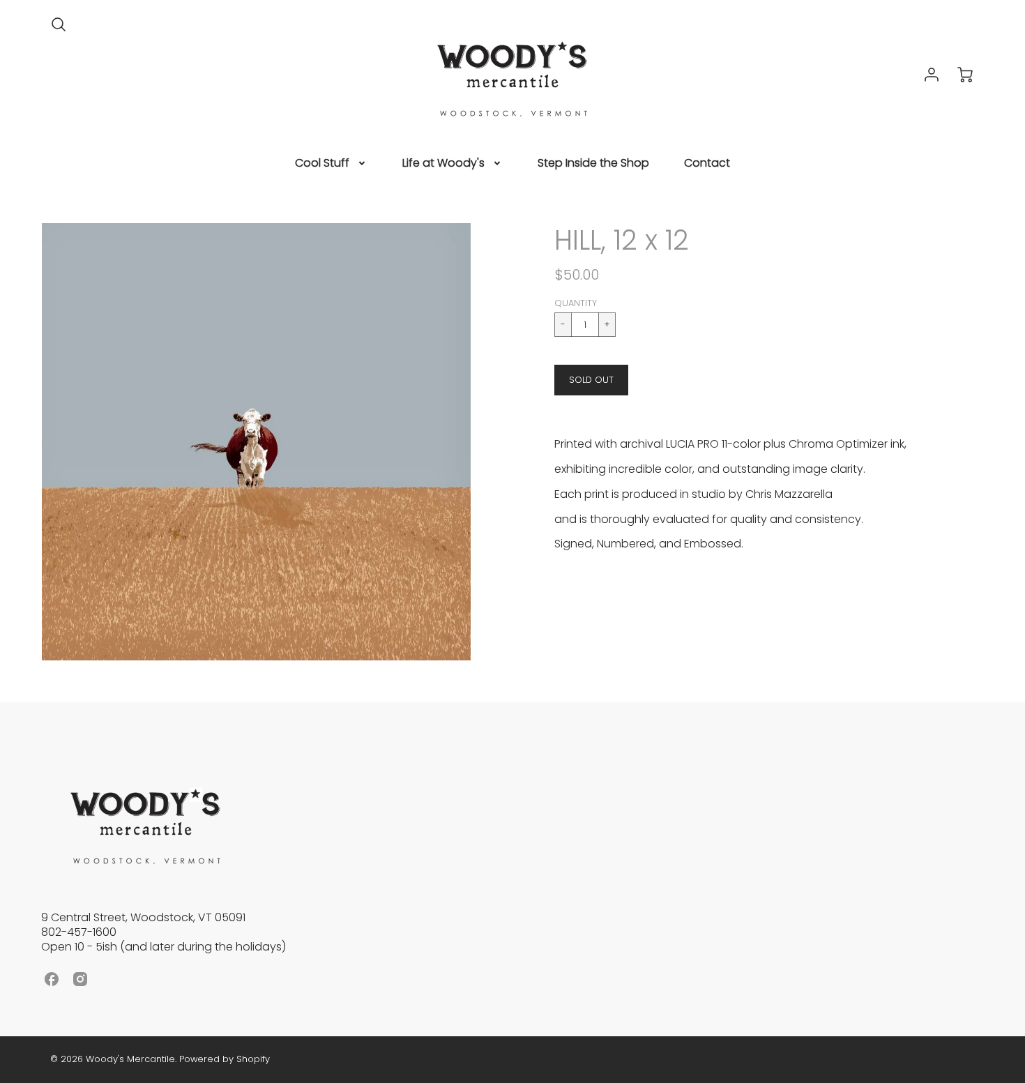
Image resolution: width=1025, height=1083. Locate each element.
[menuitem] (331, 163)
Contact (707, 163)
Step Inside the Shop (593, 163)
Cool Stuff (322, 163)
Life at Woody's (443, 163)
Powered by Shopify (224, 1059)
